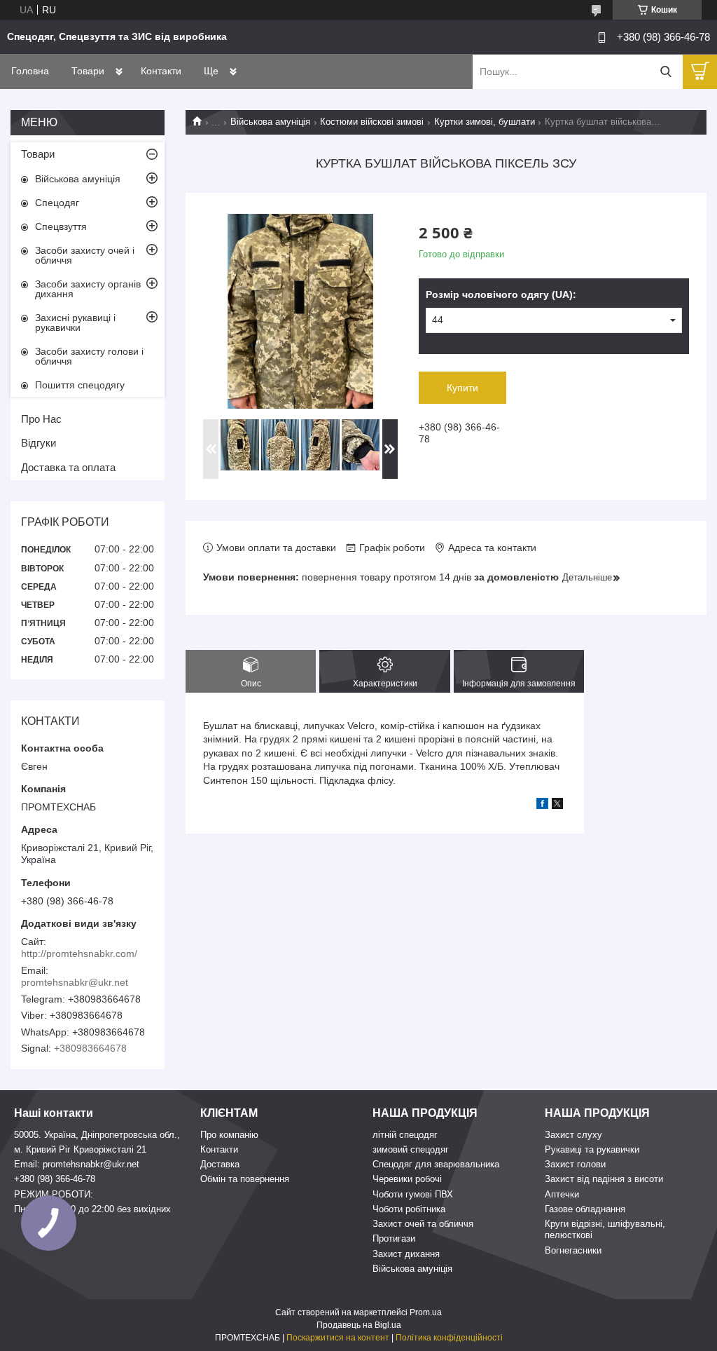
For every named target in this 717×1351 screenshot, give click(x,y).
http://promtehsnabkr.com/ (79, 953)
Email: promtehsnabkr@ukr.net (76, 1164)
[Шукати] (665, 72)
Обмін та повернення (244, 1179)
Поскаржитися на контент (337, 1338)
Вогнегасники (573, 1250)
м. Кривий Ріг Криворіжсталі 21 (80, 1149)
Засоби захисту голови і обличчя (89, 356)
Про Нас (41, 419)
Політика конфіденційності (449, 1338)
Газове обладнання (585, 1209)
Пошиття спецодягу (80, 385)
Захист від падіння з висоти (604, 1179)
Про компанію (229, 1134)
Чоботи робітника (409, 1209)
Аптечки (562, 1194)
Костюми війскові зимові (372, 121)
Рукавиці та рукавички (592, 1149)
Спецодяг (57, 202)
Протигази (394, 1238)
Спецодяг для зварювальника (436, 1164)
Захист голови (575, 1164)
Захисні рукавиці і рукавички (75, 322)
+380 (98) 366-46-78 (54, 1179)
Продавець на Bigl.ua (358, 1325)
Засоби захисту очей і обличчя (84, 255)
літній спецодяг (405, 1134)
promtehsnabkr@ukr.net (74, 982)
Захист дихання (406, 1254)
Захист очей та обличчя (423, 1223)
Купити (462, 387)
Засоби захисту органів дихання (88, 288)
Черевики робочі (407, 1179)
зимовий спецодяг (411, 1149)
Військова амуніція (270, 121)
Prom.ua (426, 1312)
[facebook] (542, 805)
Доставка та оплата (68, 467)
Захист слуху (573, 1134)
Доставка (219, 1164)
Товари (87, 70)
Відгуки (38, 443)
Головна (30, 70)
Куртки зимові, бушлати (484, 121)
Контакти (161, 70)
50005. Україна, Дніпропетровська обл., (97, 1134)
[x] (557, 805)
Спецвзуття (61, 226)
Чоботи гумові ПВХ (413, 1194)
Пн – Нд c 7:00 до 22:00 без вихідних (92, 1209)
